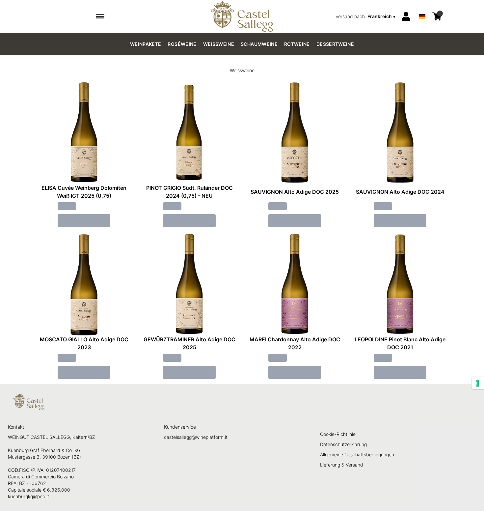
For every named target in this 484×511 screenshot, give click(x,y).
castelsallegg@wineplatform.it (196, 437)
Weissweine (218, 44)
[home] (242, 16)
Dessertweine (335, 44)
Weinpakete (145, 44)
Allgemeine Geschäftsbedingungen (357, 454)
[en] (422, 7)
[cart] (437, 16)
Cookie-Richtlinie (338, 434)
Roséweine (182, 44)
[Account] (406, 16)
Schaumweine (259, 44)
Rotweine (297, 44)
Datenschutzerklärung (343, 444)
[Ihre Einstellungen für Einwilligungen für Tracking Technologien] (477, 383)
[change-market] (366, 16)
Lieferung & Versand (341, 465)
